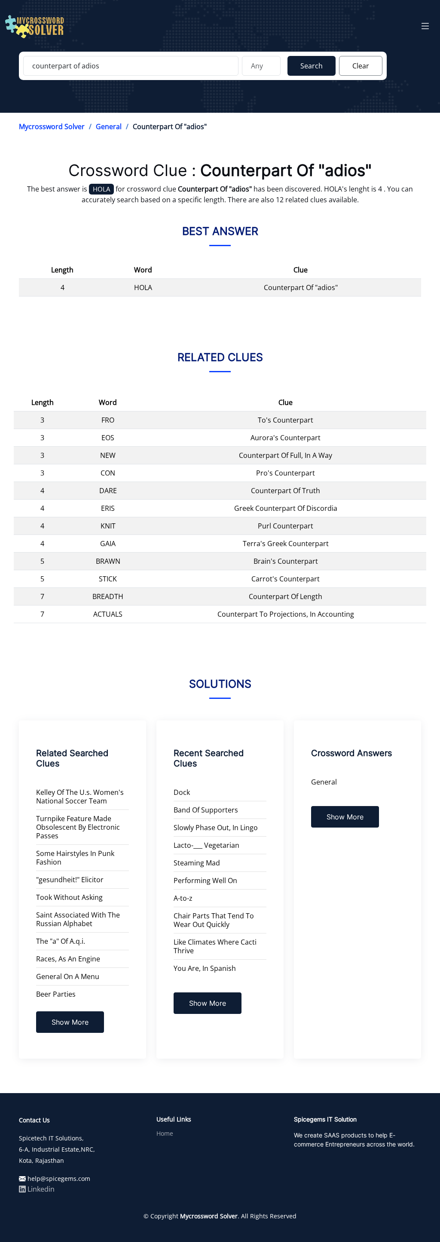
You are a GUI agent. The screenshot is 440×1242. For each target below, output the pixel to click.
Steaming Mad (197, 863)
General (109, 126)
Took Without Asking (69, 897)
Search (311, 66)
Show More (70, 1022)
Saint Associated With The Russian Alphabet (78, 919)
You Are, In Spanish (205, 968)
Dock (182, 792)
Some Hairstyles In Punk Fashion (75, 857)
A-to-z (183, 898)
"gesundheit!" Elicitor (70, 879)
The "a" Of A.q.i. (60, 941)
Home (164, 1134)
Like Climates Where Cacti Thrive (215, 946)
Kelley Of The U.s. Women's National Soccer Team (80, 796)
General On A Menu (67, 976)
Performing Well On (205, 880)
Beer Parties (56, 994)
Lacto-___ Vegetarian (206, 845)
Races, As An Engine (68, 959)
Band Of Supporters (206, 810)
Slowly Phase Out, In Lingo (216, 827)
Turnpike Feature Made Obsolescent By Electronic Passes (78, 827)
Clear (360, 66)
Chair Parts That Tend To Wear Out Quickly (214, 920)
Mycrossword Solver (52, 126)
